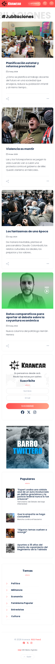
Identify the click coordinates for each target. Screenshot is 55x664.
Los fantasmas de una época (27, 231)
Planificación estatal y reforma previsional (22, 64)
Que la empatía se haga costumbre (31, 515)
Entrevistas (17, 609)
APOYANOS (34, 4)
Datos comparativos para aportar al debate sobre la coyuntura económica (25, 317)
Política (15, 583)
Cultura (15, 616)
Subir (29, 656)
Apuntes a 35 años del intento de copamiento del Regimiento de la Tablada (32, 547)
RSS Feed (36, 639)
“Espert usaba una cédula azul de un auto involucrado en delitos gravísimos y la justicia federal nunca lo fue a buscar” (33, 494)
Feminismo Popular (22, 603)
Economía (17, 596)
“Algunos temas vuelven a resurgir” (32, 531)
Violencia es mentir (20, 149)
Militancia (16, 590)
